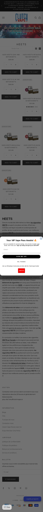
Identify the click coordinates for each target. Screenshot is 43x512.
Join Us (21, 270)
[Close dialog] (41, 238)
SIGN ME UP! (21, 256)
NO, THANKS (21, 261)
